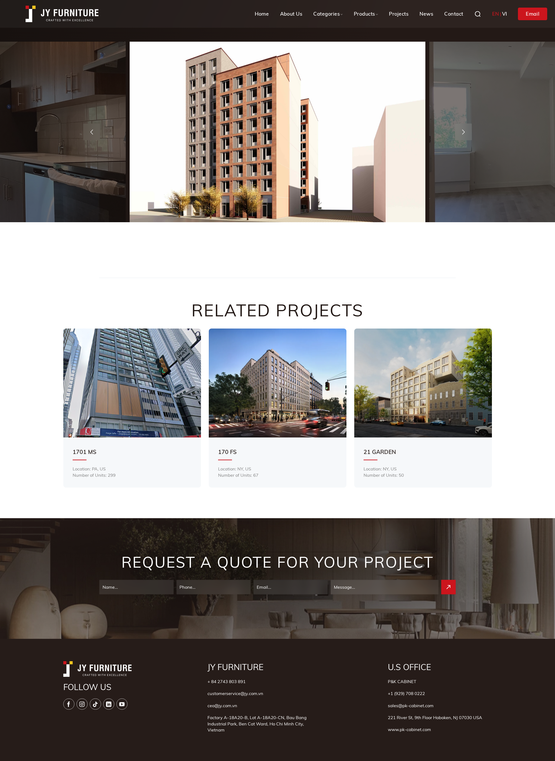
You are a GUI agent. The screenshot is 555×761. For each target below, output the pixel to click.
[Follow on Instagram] (82, 704)
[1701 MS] (132, 408)
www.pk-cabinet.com (409, 729)
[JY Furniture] (62, 14)
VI (504, 14)
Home (262, 14)
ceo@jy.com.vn (222, 705)
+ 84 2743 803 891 (226, 681)
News (426, 14)
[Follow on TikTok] (95, 704)
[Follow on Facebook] (68, 704)
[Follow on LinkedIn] (108, 704)
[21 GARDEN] (423, 408)
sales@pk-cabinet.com (411, 705)
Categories (326, 14)
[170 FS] (277, 408)
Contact (453, 14)
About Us (291, 14)
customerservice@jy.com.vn (235, 693)
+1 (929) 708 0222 (406, 693)
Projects (398, 14)
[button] (91, 132)
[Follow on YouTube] (121, 704)
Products (364, 14)
